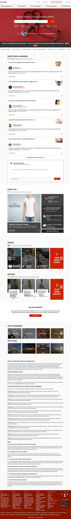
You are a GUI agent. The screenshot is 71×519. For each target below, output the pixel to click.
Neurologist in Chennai (28, 502)
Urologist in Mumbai (16, 504)
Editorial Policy (50, 506)
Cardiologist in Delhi (4, 497)
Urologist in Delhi (4, 504)
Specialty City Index (31, 512)
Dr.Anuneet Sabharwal (57, 266)
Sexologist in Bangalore (40, 510)
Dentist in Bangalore (40, 493)
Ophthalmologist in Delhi (5, 505)
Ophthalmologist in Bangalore (39, 508)
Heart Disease (49, 26)
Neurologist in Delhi (4, 502)
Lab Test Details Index (34, 514)
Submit (57, 178)
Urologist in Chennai (28, 504)
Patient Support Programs (54, 514)
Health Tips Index (44, 512)
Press (49, 508)
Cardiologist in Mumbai (16, 497)
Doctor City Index (8, 512)
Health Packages (25, 514)
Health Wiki (38, 512)
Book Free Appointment (56, 2)
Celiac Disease (23, 26)
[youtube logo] (65, 496)
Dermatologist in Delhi (5, 501)
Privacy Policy (50, 505)
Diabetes (54, 26)
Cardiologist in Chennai (28, 497)
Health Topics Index (4, 514)
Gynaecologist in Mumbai (17, 499)
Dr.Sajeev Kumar (16, 144)
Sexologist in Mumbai (16, 508)
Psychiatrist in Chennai (28, 500)
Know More (35, 315)
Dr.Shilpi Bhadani (15, 265)
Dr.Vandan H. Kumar (17, 124)
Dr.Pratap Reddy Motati (18, 86)
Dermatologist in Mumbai (17, 501)
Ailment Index (19, 514)
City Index (2, 512)
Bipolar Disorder (29, 26)
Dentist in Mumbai (15, 493)
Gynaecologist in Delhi (5, 499)
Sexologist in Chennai (28, 508)
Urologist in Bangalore (40, 506)
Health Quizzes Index (62, 512)
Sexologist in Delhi (4, 506)
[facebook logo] (62, 494)
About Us (49, 493)
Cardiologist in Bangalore (41, 497)
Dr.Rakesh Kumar (30, 266)
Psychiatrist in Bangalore (41, 501)
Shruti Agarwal (28, 295)
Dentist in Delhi (4, 493)
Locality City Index (16, 512)
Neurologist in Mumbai (16, 502)
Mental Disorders (42, 26)
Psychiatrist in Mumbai (16, 500)
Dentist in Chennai (27, 493)
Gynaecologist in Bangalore (39, 499)
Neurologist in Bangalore (41, 505)
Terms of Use (50, 499)
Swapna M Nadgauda (42, 296)
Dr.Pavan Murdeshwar (17, 105)
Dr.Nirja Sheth (16, 67)
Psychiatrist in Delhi (4, 500)
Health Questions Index (53, 512)
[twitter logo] (65, 494)
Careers (49, 496)
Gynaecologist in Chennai (29, 499)
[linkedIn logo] (67, 494)
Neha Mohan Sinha (57, 295)
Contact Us (50, 495)
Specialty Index (23, 512)
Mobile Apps (50, 497)
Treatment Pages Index (44, 514)
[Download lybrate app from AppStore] (65, 506)
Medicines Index (12, 514)
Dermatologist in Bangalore (39, 503)
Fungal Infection (35, 26)
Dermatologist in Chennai (29, 501)
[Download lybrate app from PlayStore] (65, 503)
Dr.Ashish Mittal (44, 265)
